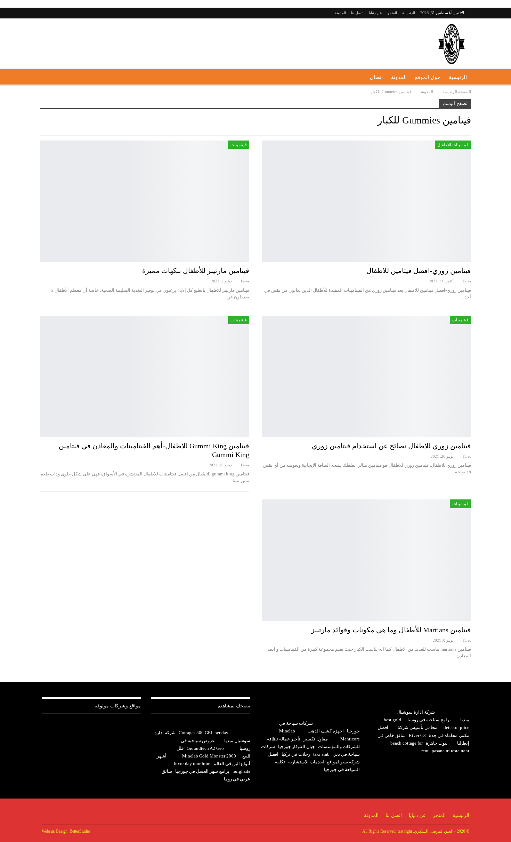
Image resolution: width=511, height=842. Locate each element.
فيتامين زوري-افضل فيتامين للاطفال (418, 270)
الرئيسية (408, 13)
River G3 (417, 735)
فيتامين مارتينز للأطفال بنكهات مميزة (195, 270)
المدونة (340, 13)
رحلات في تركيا (296, 754)
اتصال (376, 77)
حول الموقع (427, 77)
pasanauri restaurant (450, 750)
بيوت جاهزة (437, 743)
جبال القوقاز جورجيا (296, 746)
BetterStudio (80, 831)
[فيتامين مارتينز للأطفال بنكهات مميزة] (144, 201)
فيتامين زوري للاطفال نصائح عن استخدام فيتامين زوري (391, 446)
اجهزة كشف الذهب (326, 730)
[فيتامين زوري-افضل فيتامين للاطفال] (366, 201)
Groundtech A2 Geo (205, 748)
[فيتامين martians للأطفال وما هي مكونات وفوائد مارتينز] (366, 560)
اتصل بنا (357, 13)
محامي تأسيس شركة (417, 727)
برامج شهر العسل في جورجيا (202, 771)
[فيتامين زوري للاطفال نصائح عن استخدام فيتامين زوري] (366, 376)
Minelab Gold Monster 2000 (209, 756)
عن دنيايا (375, 13)
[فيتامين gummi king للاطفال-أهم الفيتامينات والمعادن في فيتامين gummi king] (144, 376)
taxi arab (321, 754)
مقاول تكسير (315, 738)
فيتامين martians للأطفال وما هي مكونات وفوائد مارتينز (391, 630)
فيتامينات (238, 144)
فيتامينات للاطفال (453, 144)
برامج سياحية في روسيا (429, 719)
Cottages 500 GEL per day (203, 732)
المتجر (392, 13)
